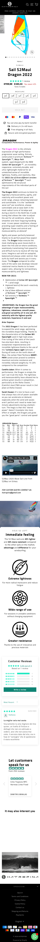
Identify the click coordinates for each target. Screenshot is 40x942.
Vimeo (14, 481)
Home (19, 61)
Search (20, 892)
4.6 (27, 95)
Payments (20, 915)
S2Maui (20, 65)
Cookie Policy (20, 903)
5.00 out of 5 (26, 665)
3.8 (12, 95)
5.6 (23, 102)
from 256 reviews (17, 771)
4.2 (20, 95)
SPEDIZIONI (19, 886)
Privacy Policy (20, 900)
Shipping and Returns (20, 911)
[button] (16, 81)
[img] (9, 711)
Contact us (20, 907)
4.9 (34, 95)
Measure (20, 92)
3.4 (5, 95)
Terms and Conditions (20, 896)
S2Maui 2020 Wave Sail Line (14, 478)
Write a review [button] (20, 689)
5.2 (16, 102)
